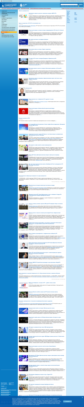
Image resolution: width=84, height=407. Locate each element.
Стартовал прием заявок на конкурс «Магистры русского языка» (42, 308)
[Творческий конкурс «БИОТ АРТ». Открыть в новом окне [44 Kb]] (23, 16)
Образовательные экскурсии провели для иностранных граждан (42, 185)
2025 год (68, 16)
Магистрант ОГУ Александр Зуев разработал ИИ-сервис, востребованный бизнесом (45, 395)
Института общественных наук (45, 360)
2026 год (68, 11)
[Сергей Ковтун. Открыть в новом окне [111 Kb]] (23, 265)
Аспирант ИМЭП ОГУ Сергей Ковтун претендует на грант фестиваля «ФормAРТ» (45, 262)
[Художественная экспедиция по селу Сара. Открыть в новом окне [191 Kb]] (23, 137)
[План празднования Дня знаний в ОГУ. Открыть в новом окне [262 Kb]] (23, 148)
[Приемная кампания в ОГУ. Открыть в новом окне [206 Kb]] (23, 377)
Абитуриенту (4, 19)
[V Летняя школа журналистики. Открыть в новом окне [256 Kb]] (23, 339)
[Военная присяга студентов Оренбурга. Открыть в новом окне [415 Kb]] (23, 295)
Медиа (3, 33)
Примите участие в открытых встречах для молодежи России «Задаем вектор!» (45, 212)
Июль (68, 17)
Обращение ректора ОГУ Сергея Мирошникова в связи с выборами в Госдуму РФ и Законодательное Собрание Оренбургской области (45, 195)
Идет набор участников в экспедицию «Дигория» (38, 39)
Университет (4, 11)
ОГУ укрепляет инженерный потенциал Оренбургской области (41, 384)
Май (67, 15)
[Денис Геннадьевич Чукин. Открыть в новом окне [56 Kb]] (22, 92)
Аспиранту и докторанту (7, 18)
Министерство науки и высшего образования (8, 390)
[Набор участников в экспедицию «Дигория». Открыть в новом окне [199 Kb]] (23, 42)
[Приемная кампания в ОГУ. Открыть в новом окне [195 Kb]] (23, 330)
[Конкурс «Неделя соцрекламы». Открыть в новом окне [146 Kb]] (23, 52)
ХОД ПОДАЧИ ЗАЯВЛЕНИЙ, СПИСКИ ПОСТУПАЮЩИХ (11, 8)
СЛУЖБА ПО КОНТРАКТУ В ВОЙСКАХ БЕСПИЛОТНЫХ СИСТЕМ (72, 8)
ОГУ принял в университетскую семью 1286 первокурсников (41, 327)
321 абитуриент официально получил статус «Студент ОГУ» (40, 374)
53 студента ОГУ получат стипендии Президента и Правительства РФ (42, 58)
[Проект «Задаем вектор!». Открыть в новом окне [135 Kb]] (23, 216)
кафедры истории (39, 160)
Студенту (3, 16)
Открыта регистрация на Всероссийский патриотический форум (41, 108)
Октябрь (75, 17)
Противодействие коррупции (8, 36)
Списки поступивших (61, 237)
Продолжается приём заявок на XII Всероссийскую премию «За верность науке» (45, 317)
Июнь (75, 12)
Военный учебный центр (33, 206)
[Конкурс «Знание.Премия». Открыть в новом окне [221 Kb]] (23, 349)
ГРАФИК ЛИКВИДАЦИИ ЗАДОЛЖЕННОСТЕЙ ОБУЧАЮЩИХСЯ (40, 8)
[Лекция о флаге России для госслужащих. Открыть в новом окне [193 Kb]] (23, 158)
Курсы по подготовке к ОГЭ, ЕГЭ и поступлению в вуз (29, 23)
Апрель (68, 14)
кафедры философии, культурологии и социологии (47, 138)
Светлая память (29, 88)
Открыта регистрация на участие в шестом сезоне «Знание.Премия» (42, 346)
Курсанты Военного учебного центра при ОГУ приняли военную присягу (43, 291)
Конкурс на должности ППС (24, 118)
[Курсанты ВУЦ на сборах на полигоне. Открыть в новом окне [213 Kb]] (23, 206)
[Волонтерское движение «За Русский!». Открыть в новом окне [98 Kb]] (23, 71)
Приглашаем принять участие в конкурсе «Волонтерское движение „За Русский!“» (45, 68)
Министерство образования (5, 394)
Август (68, 18)
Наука (3, 22)
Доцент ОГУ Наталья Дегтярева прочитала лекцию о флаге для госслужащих (44, 154)
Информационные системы (7, 35)
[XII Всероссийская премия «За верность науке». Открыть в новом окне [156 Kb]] (23, 320)
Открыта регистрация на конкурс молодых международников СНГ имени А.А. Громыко (46, 30)
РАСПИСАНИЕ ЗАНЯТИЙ (25, 8)
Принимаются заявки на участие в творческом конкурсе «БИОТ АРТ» (42, 13)
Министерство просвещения (6, 392)
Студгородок (4, 24)
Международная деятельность (8, 30)
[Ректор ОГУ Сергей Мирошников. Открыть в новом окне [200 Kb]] (23, 197)
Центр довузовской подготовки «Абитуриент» (27, 25)
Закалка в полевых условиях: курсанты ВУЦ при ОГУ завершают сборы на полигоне (46, 203)
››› (36, 19)
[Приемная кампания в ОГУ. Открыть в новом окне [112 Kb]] (23, 236)
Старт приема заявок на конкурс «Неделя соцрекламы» (40, 49)
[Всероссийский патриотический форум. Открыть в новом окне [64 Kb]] (23, 111)
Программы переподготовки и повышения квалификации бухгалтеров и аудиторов (35, 301)
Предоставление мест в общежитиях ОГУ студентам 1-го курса (41, 99)
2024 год (68, 20)
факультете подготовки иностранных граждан (38, 187)
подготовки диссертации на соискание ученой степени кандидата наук (45, 276)
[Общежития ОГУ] (23, 102)
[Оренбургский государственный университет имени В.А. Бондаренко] (10, 6)
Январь (68, 12)
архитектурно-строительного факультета (55, 247)
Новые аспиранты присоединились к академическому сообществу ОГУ (43, 233)
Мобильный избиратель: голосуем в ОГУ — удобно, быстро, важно (42, 282)
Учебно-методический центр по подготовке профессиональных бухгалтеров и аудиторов (35, 303)
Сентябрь (75, 14)
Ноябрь (75, 18)
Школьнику (4, 21)
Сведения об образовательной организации (8, 13)
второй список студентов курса (40, 101)
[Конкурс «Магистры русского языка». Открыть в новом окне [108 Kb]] (23, 311)
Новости (3, 32)
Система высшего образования (8, 27)
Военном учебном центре (34, 294)
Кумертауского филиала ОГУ (34, 64)
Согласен (67, 401)
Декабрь (75, 19)
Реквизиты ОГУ (3, 388)
